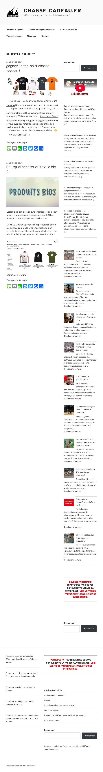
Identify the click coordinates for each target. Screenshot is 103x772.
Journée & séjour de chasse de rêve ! (59, 705)
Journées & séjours (14, 29)
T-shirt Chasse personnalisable (41, 29)
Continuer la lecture (16, 275)
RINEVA (85, 746)
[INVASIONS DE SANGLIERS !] (69, 380)
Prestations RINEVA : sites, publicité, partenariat (64, 715)
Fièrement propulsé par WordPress (21, 765)
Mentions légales (51, 710)
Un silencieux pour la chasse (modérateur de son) (86, 317)
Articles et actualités (53, 690)
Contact (45, 36)
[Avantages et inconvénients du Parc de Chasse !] (69, 503)
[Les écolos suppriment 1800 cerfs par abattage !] (69, 473)
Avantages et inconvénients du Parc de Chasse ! (85, 502)
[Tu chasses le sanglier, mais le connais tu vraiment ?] (69, 410)
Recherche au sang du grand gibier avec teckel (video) (85, 347)
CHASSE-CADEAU (15, 224)
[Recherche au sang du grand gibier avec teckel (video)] (69, 347)
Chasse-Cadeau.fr (52, 11)
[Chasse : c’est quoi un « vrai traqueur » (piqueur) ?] (69, 538)
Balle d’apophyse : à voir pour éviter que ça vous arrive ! (86, 254)
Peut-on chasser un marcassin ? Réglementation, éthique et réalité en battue (79, 109)
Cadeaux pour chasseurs (54, 695)
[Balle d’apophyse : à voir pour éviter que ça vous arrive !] (69, 255)
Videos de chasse (14, 36)
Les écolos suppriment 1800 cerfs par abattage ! (85, 472)
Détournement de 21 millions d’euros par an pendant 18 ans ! (85, 442)
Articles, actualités (68, 29)
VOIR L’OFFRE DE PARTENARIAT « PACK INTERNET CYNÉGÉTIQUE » (80, 594)
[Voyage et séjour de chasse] (69, 288)
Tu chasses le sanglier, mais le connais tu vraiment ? (85, 409)
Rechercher (69, 62)
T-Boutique (31, 36)
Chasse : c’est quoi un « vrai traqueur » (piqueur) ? (85, 538)
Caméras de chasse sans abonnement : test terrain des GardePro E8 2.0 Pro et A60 (76, 214)
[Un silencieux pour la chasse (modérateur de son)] (69, 318)
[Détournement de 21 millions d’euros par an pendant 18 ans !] (69, 443)
